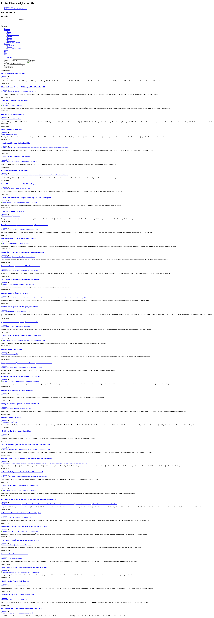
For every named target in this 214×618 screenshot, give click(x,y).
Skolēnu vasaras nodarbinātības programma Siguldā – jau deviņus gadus (26, 197)
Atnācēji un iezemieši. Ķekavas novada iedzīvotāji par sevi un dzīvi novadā (26, 363)
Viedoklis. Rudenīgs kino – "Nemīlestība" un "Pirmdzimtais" (22, 472)
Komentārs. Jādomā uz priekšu (11, 349)
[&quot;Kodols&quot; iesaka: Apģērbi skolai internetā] (15, 585)
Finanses (9, 47)
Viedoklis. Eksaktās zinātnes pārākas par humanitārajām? (21, 513)
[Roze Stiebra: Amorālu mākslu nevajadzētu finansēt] (15, 243)
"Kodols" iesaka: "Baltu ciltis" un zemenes (15, 157)
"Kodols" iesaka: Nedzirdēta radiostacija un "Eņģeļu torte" (21, 335)
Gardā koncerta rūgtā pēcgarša (11, 129)
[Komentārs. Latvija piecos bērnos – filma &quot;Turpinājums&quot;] (19, 270)
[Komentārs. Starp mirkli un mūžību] (11, 119)
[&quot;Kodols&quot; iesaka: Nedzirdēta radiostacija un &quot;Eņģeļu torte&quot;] (23, 340)
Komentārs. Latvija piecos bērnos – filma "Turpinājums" (20, 266)
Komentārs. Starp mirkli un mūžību (13, 114)
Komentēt (4, 76)
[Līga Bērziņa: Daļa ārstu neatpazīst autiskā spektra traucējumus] (18, 257)
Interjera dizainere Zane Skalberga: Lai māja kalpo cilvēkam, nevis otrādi (26, 458)
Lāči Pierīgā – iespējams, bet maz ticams (14, 100)
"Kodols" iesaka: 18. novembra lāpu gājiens (16, 431)
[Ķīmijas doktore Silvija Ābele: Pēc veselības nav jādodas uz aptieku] (19, 531)
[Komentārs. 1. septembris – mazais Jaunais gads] (14, 599)
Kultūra (6, 50)
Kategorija (7, 63)
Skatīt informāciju (8, 7)
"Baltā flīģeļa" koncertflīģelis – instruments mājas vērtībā (20, 279)
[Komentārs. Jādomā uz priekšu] (9, 354)
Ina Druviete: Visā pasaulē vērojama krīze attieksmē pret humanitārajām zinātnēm (29, 499)
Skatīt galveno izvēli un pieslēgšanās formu (15, 9)
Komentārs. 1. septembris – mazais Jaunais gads (17, 595)
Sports (5, 51)
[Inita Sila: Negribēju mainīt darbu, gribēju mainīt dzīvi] (15, 311)
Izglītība (9, 36)
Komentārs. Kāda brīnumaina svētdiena (14, 554)
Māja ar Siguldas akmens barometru (13, 73)
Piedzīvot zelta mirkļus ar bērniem (12, 211)
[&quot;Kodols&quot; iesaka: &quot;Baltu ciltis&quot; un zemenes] (19, 161)
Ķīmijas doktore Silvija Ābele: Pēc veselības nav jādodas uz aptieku (24, 526)
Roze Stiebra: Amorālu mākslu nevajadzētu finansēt (18, 238)
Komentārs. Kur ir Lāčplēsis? (11, 417)
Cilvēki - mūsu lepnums (13, 42)
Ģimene (9, 39)
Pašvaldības (10, 33)
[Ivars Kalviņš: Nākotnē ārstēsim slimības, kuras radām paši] (17, 613)
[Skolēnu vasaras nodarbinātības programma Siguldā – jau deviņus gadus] (20, 202)
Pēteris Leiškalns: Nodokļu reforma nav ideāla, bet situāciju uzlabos (24, 567)
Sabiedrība (7, 30)
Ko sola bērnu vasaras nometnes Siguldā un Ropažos (19, 184)
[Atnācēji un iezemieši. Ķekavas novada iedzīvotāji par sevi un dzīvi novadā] (21, 367)
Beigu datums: (8, 62)
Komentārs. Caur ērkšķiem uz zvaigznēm (15, 293)
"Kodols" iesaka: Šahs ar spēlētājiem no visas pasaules (19, 485)
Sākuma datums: (8, 60)
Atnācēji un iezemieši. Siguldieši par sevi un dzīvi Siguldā (20, 404)
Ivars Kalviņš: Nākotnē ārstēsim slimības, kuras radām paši (21, 608)
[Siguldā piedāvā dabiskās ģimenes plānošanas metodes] (16, 326)
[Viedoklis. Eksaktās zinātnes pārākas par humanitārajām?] (16, 517)
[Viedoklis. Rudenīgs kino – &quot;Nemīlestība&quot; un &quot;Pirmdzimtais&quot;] (24, 476)
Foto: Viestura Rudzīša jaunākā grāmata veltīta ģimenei (20, 540)
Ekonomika (7, 44)
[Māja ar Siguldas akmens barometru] (11, 78)
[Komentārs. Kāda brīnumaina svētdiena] (12, 558)
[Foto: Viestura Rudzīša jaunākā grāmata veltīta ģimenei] (16, 545)
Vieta (5, 65)
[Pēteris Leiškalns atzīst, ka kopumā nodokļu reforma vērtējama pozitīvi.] (20, 572)
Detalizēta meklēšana (9, 57)
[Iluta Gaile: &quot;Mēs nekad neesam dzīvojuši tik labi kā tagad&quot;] (20, 381)
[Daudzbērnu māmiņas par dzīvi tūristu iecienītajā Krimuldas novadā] (19, 229)
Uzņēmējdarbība (11, 45)
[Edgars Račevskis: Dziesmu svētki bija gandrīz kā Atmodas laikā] (18, 91)
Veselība (9, 38)
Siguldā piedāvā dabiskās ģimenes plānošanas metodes (19, 322)
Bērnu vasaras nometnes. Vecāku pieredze (15, 170)
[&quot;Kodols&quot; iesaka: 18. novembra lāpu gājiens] (16, 435)
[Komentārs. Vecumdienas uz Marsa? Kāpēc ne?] (14, 394)
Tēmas (6, 54)
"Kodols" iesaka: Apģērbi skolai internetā (15, 581)
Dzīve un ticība (11, 41)
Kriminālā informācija (13, 35)
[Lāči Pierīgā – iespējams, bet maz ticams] (12, 105)
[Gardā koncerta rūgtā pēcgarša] (9, 134)
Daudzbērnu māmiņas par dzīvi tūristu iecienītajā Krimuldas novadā (24, 225)
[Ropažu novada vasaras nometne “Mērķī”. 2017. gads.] (16, 188)
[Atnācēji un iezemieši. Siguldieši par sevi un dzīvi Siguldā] (17, 408)
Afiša (5, 53)
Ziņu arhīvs (7, 29)
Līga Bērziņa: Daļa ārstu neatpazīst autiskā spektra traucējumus (23, 252)
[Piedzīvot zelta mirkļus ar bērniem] (10, 216)
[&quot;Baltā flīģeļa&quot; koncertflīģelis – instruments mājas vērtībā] (19, 284)
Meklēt (21, 19)
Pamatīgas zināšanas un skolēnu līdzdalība (15, 143)
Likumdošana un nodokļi (14, 48)
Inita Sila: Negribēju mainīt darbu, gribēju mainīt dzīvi (19, 307)
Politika (9, 32)
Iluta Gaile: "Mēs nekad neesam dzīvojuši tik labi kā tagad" (21, 376)
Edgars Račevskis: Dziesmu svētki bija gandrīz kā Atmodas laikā (23, 87)
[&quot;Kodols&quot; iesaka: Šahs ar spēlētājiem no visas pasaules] (19, 490)
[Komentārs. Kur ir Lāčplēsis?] (9, 422)
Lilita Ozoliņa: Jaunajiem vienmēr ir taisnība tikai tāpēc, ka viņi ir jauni (25, 444)
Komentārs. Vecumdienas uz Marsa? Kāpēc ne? (17, 390)
